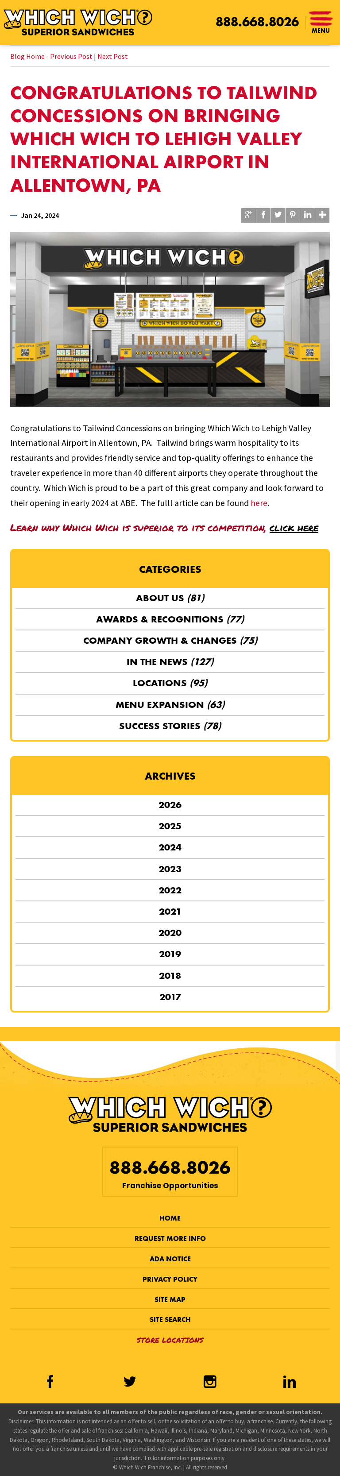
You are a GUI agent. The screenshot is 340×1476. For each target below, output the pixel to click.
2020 (170, 933)
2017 (170, 997)
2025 (170, 826)
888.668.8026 (257, 22)
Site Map (170, 1299)
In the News (170, 662)
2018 (170, 975)
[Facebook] (50, 1382)
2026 (170, 805)
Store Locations (170, 1340)
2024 (170, 847)
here (259, 502)
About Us (170, 598)
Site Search (170, 1319)
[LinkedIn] (289, 1382)
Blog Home (27, 56)
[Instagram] (210, 1382)
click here (294, 527)
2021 (170, 911)
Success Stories (170, 726)
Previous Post (71, 56)
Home (170, 1218)
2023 (170, 869)
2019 (170, 954)
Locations (170, 683)
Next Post (112, 56)
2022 (170, 890)
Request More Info (170, 1238)
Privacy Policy (170, 1279)
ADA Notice (170, 1259)
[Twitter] (130, 1382)
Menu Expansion (170, 705)
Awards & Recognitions (170, 619)
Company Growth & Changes (170, 640)
